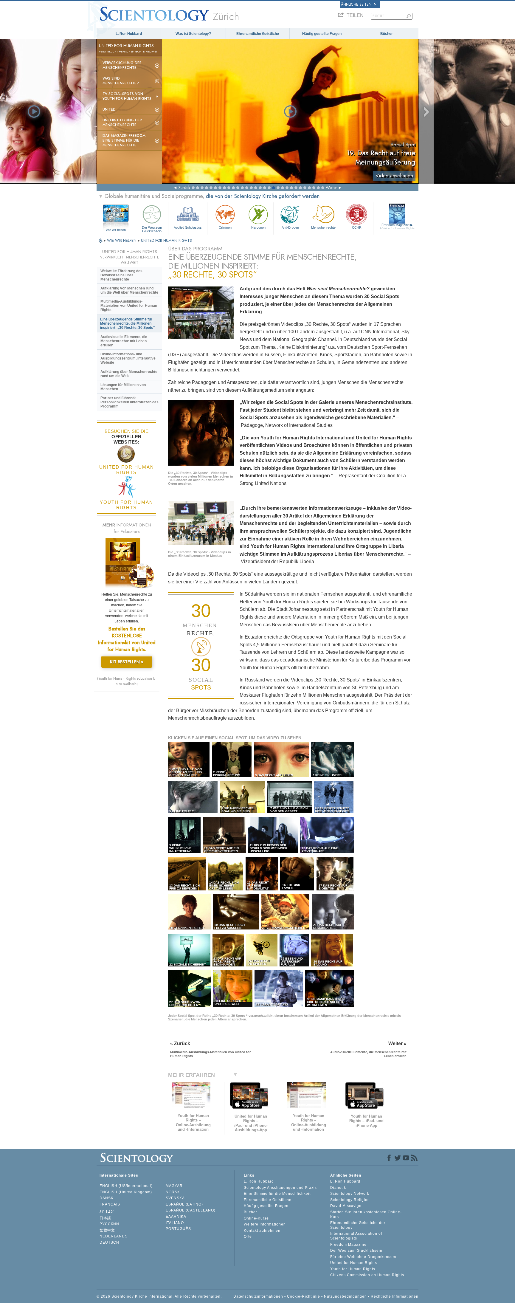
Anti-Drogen (290, 227)
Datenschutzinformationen (258, 1296)
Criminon (225, 227)
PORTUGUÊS (178, 1229)
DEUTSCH (109, 1242)
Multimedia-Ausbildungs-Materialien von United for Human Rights (128, 305)
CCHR (357, 227)
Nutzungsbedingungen (345, 1296)
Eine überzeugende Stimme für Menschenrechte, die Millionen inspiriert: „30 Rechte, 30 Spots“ (127, 323)
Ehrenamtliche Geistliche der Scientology (357, 1225)
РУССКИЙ (109, 1224)
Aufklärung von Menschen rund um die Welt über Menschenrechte (129, 290)
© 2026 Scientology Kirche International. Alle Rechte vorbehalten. (159, 1296)
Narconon (258, 227)
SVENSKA (175, 1198)
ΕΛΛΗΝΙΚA (176, 1216)
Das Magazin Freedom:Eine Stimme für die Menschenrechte (124, 140)
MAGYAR (174, 1186)
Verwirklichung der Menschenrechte (122, 65)
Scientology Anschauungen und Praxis (280, 1188)
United (109, 109)
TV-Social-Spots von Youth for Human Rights (127, 96)
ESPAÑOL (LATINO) (184, 1204)
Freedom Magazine (397, 226)
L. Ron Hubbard (129, 34)
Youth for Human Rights (352, 1269)
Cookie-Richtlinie (303, 1296)
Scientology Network (349, 1194)
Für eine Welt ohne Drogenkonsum (363, 1257)
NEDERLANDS (114, 1236)
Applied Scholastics (188, 227)
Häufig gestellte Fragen (322, 34)
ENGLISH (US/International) (126, 1186)
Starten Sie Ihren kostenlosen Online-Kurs (366, 1214)
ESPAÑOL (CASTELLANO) (190, 1210)
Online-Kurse (256, 1218)
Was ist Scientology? (193, 34)
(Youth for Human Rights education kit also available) (126, 681)
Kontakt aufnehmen (262, 1230)
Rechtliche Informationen (394, 1296)
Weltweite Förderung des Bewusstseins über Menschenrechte (121, 275)
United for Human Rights (353, 1263)
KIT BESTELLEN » (126, 662)
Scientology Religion (350, 1200)
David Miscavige (346, 1206)
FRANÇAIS (110, 1204)
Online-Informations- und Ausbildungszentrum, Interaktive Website (128, 358)
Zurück (184, 187)
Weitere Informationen (265, 1224)
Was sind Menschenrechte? (121, 81)
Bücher (386, 34)
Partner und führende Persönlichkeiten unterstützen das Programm (129, 402)
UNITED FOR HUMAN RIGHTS (166, 240)
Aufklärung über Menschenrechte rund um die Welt (128, 374)
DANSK (107, 1198)
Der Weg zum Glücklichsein (152, 229)
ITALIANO (175, 1223)
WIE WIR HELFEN (122, 240)
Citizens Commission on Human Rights (367, 1275)
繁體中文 (107, 1230)
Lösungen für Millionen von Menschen (123, 387)
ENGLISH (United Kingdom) (126, 1192)
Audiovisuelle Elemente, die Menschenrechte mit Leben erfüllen (123, 341)
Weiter (331, 187)
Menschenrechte (323, 227)
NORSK (173, 1192)
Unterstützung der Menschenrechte (122, 122)
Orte (248, 1236)
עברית (107, 1211)
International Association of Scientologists (356, 1235)
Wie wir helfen (116, 230)
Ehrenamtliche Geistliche (257, 34)
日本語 (105, 1218)
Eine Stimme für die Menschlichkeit (277, 1194)
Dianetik (338, 1188)
